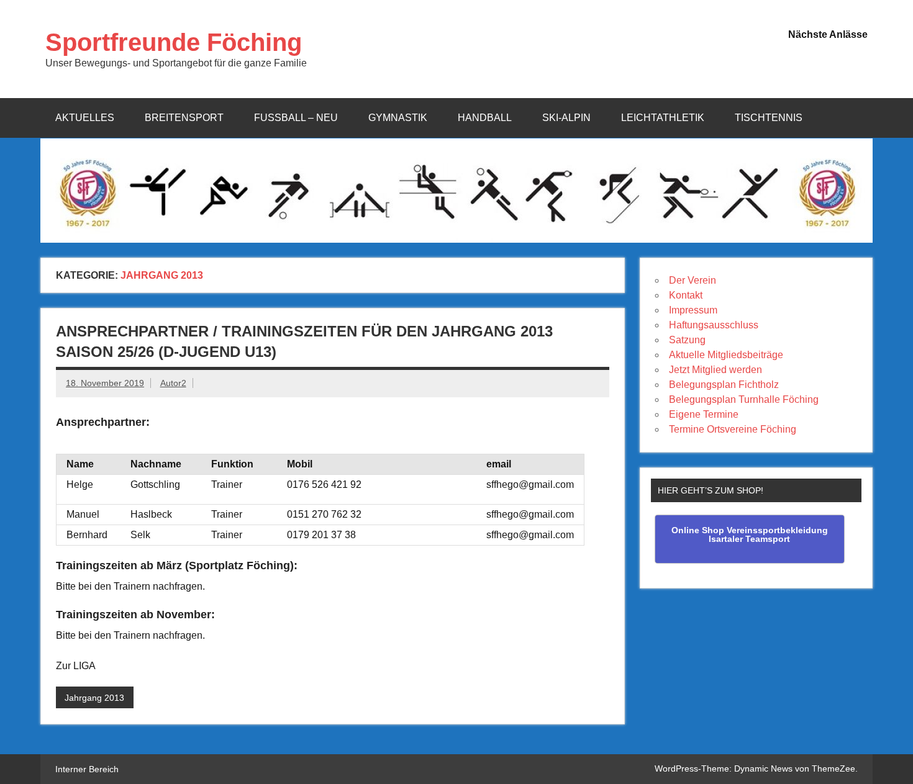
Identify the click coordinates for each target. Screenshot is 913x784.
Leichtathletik (662, 117)
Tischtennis (768, 117)
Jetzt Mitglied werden (715, 369)
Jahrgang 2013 (94, 698)
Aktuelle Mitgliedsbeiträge (726, 354)
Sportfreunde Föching (173, 42)
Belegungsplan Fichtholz (724, 384)
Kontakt (685, 295)
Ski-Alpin (566, 117)
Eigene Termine (703, 414)
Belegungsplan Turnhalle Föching (744, 399)
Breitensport (184, 117)
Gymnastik (397, 117)
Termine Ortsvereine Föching (732, 429)
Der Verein (692, 280)
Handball (485, 117)
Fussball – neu (296, 117)
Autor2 (173, 383)
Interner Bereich (87, 769)
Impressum (693, 310)
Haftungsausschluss (713, 325)
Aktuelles (84, 117)
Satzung (687, 340)
